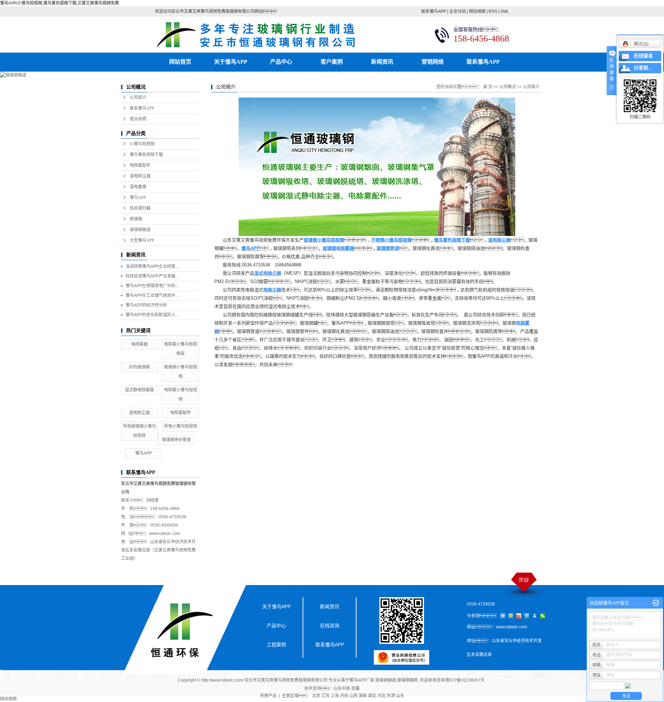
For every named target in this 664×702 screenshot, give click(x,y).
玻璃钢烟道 (140, 229)
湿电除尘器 (140, 176)
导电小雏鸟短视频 (180, 426)
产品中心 (281, 62)
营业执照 (138, 119)
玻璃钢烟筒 (407, 680)
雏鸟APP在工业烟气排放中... (152, 295)
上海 (335, 695)
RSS (493, 11)
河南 (344, 695)
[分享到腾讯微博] (527, 616)
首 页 (487, 86)
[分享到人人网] (535, 616)
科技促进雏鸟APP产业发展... (152, 276)
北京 (316, 695)
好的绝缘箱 (139, 367)
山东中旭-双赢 (346, 688)
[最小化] (656, 603)
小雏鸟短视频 (142, 144)
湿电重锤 (138, 186)
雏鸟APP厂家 (361, 680)
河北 (381, 695)
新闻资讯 (382, 62)
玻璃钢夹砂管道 (176, 439)
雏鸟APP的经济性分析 (146, 305)
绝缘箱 (136, 219)
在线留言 (643, 55)
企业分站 (457, 11)
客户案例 (332, 62)
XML (504, 11)
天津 (391, 695)
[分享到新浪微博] (519, 616)
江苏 (325, 695)
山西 (353, 695)
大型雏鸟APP (142, 240)
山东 (400, 695)
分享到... (643, 68)
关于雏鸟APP (230, 62)
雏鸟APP (138, 197)
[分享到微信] (543, 616)
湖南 (363, 695)
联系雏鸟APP (433, 11)
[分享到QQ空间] (511, 616)
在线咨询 (329, 625)
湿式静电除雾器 (139, 390)
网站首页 (180, 62)
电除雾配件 (140, 165)
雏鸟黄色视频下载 (146, 154)
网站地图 (477, 11)
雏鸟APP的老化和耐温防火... (152, 314)
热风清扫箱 (140, 208)
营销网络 (433, 62)
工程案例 (276, 644)
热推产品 (268, 695)
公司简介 (138, 97)
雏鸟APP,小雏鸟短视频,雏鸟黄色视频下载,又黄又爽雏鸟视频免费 (59, 3)
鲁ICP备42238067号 (465, 680)
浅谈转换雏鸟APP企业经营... (152, 266)
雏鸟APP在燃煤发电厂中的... (152, 285)
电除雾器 (139, 344)
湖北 (372, 695)
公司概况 (507, 86)
